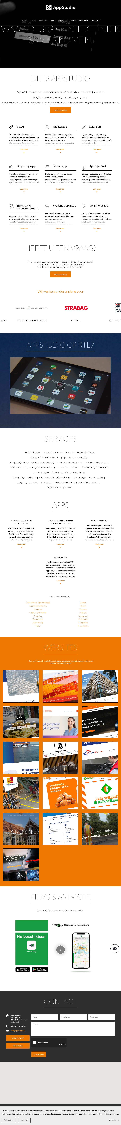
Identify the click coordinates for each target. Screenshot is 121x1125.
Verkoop (83, 609)
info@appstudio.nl (18, 1031)
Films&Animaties (79, 20)
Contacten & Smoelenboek (38, 602)
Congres (38, 609)
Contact (95, 20)
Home (25, 20)
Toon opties (112, 1120)
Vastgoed (83, 616)
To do (37, 626)
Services (43, 20)
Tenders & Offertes (38, 606)
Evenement (38, 619)
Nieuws (83, 612)
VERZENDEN (38, 1054)
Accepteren (8, 1120)
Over (33, 20)
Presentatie (83, 626)
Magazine (83, 622)
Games (83, 602)
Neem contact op (60, 110)
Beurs (83, 606)
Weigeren (24, 1120)
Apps (53, 20)
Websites (62, 20)
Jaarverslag (37, 622)
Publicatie (83, 619)
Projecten (37, 616)
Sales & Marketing (38, 612)
